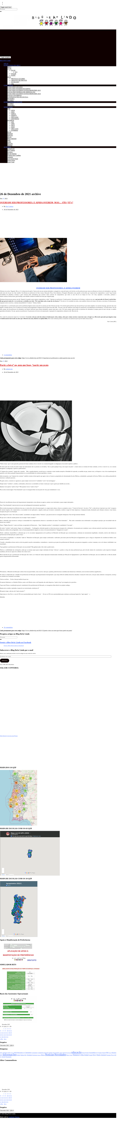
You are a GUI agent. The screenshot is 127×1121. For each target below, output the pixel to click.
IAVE (9, 77)
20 (1, 1034)
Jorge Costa (10, 162)
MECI (9, 67)
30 (6, 1037)
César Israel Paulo (12, 159)
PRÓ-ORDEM (11, 139)
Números (76, 1055)
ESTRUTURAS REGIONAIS (13, 102)
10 (7, 1030)
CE (24, 1052)
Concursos (28, 1052)
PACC (94, 1055)
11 (9, 1030)
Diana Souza (11, 160)
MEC (25, 1055)
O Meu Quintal (84, 1055)
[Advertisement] (58, 42)
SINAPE (10, 144)
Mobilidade (29, 1055)
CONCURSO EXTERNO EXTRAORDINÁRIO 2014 (24, 93)
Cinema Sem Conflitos (14, 155)
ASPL (9, 142)
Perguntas (108, 1055)
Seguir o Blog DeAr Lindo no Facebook (15, 642)
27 (1, 1037)
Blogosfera (20, 1052)
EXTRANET (15, 82)
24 (7, 1034)
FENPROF (10, 120)
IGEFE (13, 75)
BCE (15, 1052)
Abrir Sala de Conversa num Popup (9, 736)
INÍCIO (6, 63)
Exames (100, 1052)
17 (7, 1032)
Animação (5, 1052)
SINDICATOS (8, 107)
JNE (12, 83)
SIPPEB (9, 145)
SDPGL (13, 114)
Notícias (49, 1054)
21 (2, 1034)
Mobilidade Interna (36, 1055)
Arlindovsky (11, 149)
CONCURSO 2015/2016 (14, 87)
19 (11, 1032)
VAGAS (3, 1057)
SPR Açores (14, 129)
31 (7, 1037)
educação (76, 1052)
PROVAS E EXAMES (18, 78)
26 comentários (8, 627)
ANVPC (9, 1052)
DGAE (13, 70)
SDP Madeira (15, 119)
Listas (18, 1055)
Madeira (22, 1055)
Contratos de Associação (53, 1052)
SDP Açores (14, 117)
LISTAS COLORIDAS (14, 95)
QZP (115, 1055)
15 (4, 1032)
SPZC (13, 112)
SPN (12, 122)
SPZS (13, 127)
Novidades (60, 1054)
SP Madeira (14, 130)
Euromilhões (92, 1052)
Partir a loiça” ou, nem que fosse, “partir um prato (24, 365)
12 (11, 1030)
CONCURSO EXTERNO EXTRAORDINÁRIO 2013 (24, 90)
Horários (114, 1052)
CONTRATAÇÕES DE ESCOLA (17, 97)
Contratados (34, 1052)
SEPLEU (10, 135)
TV (0, 1056)
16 (6, 1032)
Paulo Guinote (101, 1055)
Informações (9, 1054)
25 (9, 1034)
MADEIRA (11, 99)
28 (2, 1037)
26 (11, 1034)
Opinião (90, 1055)
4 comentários (8, 355)
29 (4, 1037)
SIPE (9, 140)
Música (43, 1055)
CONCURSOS (8, 85)
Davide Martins (12, 154)
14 (2, 1032)
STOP (9, 132)
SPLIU (9, 137)
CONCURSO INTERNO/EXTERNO (18, 88)
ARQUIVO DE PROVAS (19, 80)
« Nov (1, 1039)
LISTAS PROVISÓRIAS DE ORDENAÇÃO (21, 92)
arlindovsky (9, 369)
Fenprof (104, 1052)
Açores (12, 1052)
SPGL (13, 125)
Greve (110, 1052)
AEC (1, 1052)
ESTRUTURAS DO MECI (12, 65)
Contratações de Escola (43, 1052)
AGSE (9, 68)
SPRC (13, 124)
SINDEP (10, 134)
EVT (97, 1052)
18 (9, 1032)
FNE (8, 109)
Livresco (10, 152)
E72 (16, 72)
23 (6, 1034)
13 (1, 1032)
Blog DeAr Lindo (5, 60)
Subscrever (4, 660)
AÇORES (10, 100)
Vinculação (8, 1057)
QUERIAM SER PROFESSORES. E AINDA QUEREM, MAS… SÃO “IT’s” (36, 202)
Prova (112, 1055)
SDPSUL (14, 115)
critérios (61, 1052)
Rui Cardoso (11, 150)
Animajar (10, 157)
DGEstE (13, 73)
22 (4, 1034)
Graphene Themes (14, 1117)
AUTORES (7, 147)
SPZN (13, 110)
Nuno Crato (69, 1055)
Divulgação (68, 1052)
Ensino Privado (85, 1052)
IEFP (1, 1055)
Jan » (5, 1039)
